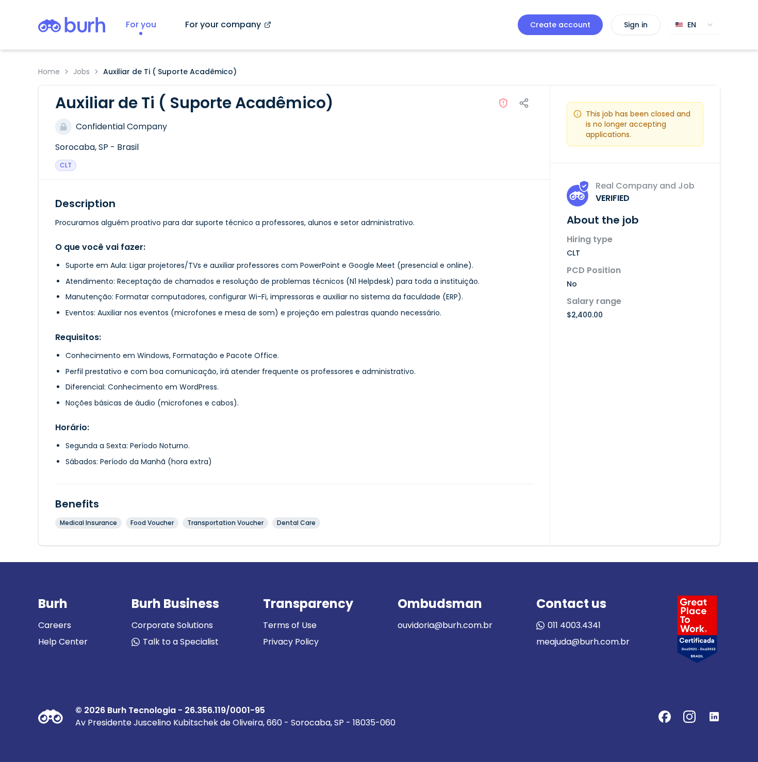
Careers (54, 625)
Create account (560, 25)
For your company (223, 24)
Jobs (81, 71)
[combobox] (694, 24)
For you (141, 24)
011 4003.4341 (574, 625)
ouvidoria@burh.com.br (445, 625)
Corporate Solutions (172, 625)
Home (49, 71)
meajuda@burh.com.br (583, 642)
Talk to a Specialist (181, 642)
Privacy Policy (291, 642)
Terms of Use (290, 625)
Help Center (63, 642)
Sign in (636, 25)
